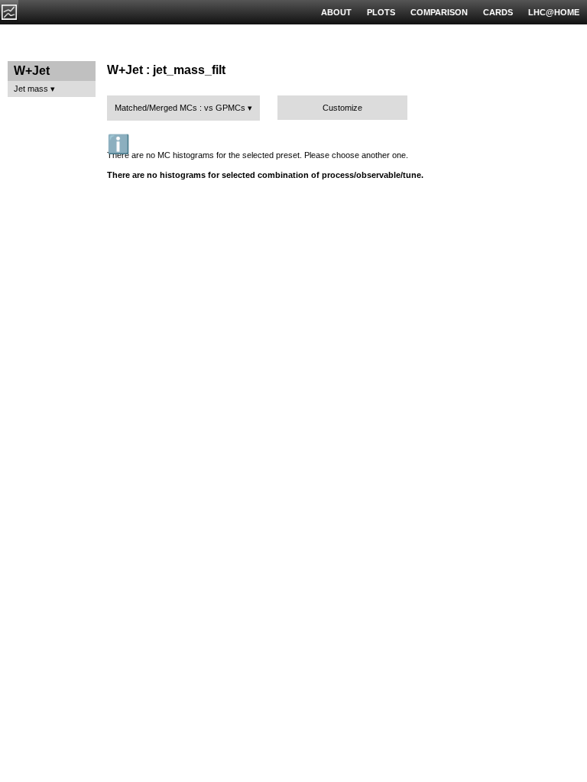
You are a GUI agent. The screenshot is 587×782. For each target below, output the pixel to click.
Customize (342, 107)
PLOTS (381, 12)
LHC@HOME (553, 12)
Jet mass (31, 88)
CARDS (498, 12)
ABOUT (336, 12)
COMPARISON (439, 12)
